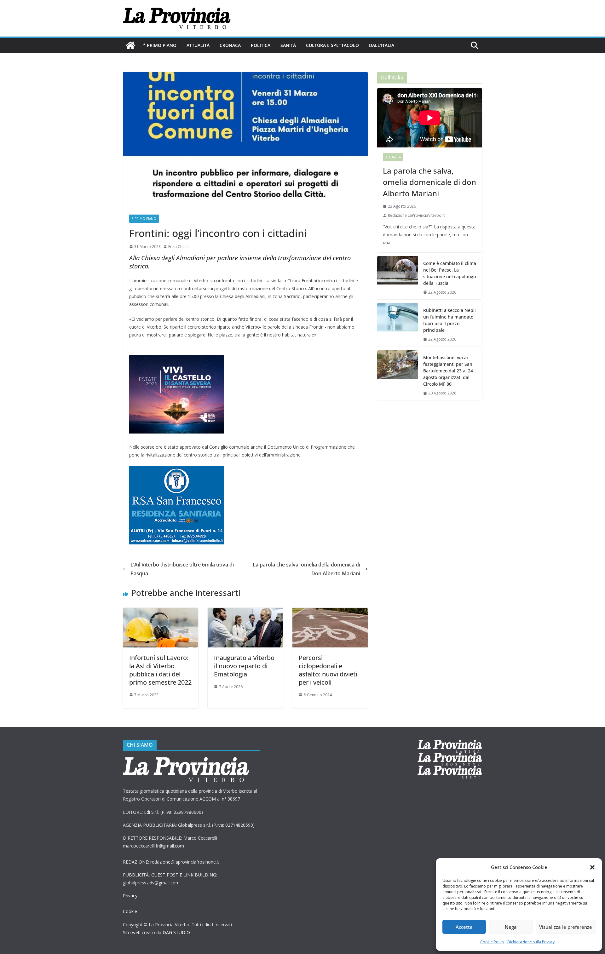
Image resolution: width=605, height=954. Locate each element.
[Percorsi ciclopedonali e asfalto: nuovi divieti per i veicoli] (330, 612)
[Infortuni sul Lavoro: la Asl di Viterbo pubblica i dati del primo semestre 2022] (160, 612)
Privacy (130, 896)
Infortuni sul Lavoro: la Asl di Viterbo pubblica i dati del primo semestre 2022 (160, 670)
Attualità (198, 45)
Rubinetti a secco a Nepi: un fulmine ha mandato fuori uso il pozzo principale (449, 320)
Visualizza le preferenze (565, 927)
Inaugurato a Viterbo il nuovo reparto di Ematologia (244, 665)
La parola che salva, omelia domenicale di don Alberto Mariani (429, 181)
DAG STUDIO (176, 932)
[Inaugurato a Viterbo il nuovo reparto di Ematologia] (245, 612)
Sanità (288, 45)
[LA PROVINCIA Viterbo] (130, 45)
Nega (511, 927)
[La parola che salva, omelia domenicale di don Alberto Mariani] (429, 117)
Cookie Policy (492, 942)
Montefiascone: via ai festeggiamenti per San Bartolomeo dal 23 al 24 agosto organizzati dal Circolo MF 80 (448, 370)
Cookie (130, 911)
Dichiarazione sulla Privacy (531, 942)
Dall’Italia (381, 45)
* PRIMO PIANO (159, 45)
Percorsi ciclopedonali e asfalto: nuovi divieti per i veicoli (328, 670)
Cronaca (230, 45)
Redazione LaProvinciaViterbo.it (416, 215)
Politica (260, 45)
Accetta (464, 927)
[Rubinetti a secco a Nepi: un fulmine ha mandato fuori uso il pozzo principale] (397, 325)
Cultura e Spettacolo (332, 45)
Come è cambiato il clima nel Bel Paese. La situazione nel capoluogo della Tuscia (449, 273)
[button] (592, 867)
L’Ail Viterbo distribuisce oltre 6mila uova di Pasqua (182, 569)
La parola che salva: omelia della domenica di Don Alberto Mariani (306, 569)
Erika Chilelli (178, 246)
